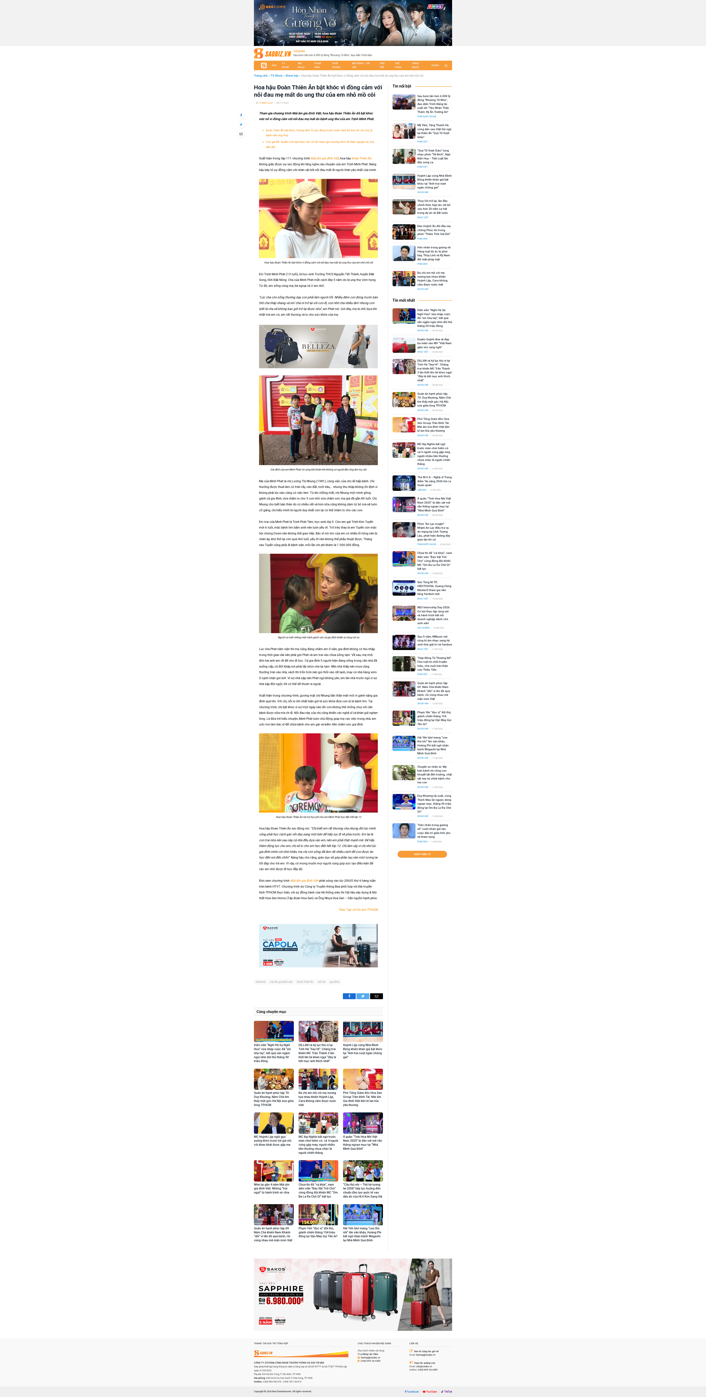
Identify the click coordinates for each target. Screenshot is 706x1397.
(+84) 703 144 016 (292, 1381)
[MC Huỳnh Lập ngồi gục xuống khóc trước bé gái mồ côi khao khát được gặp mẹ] (274, 1123)
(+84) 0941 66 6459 (370, 1361)
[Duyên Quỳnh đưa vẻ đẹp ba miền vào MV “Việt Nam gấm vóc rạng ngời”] (404, 345)
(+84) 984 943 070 (272, 1381)
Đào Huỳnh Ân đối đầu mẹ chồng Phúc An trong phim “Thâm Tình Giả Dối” (434, 230)
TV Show (276, 75)
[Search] (446, 65)
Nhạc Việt (422, 217)
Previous (258, 22)
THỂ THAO (398, 65)
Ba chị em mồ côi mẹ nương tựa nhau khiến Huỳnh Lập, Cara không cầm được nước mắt (317, 1099)
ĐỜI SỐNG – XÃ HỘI (361, 65)
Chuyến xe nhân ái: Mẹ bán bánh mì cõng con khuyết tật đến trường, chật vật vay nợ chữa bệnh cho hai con (434, 774)
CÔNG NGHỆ (415, 65)
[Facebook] (241, 115)
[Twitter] (241, 124)
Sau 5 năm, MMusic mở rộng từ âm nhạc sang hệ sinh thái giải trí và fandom (434, 640)
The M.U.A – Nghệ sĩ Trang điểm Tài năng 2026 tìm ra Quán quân (434, 481)
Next (447, 22)
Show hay (291, 75)
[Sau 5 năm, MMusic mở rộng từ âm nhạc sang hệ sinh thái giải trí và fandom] (404, 642)
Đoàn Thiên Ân (362, 158)
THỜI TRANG (336, 65)
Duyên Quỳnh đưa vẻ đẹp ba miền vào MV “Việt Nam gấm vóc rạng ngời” (434, 343)
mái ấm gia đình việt (281, 981)
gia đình (334, 981)
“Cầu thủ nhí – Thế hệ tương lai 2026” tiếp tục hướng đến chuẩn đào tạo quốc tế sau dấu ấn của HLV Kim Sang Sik (362, 1190)
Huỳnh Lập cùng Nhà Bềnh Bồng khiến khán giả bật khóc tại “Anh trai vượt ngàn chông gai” (362, 1051)
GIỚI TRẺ (382, 65)
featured (260, 981)
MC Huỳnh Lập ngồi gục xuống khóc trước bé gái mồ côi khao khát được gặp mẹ (272, 1141)
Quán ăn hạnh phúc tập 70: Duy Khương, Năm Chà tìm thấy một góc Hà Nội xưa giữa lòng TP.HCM (274, 1099)
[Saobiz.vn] (272, 53)
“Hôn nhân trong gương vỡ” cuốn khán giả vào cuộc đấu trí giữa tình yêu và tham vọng (433, 830)
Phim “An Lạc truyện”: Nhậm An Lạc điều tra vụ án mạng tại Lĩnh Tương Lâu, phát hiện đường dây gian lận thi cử (433, 531)
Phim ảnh (422, 239)
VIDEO (435, 65)
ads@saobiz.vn (424, 1366)
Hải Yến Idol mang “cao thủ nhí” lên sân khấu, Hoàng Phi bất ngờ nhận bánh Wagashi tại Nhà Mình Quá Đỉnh (362, 1234)
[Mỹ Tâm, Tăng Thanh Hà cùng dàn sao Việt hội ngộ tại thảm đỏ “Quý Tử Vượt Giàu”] (404, 131)
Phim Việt (422, 141)
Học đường (423, 628)
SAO (274, 65)
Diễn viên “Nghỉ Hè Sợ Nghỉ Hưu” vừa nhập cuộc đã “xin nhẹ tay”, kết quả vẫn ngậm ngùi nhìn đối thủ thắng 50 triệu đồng (272, 1053)
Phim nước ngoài (426, 116)
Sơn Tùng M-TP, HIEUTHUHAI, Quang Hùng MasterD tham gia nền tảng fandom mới (434, 588)
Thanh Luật (266, 103)
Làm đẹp (421, 490)
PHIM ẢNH (317, 65)
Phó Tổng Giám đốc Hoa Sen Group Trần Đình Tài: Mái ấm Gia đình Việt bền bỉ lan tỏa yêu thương (362, 1099)
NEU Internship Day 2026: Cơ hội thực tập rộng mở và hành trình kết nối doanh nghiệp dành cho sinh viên (433, 615)
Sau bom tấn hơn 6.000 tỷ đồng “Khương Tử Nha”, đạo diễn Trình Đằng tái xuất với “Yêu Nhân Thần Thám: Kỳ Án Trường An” (433, 104)
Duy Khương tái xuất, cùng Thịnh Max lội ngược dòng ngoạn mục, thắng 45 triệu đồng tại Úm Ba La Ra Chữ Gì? (434, 803)
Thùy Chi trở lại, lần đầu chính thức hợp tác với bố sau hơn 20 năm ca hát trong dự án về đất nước (433, 206)
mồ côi (321, 981)
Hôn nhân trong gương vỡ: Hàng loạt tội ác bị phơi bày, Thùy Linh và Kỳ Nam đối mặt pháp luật (434, 253)
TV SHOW (285, 65)
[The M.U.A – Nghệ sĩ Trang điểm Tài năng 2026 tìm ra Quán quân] (404, 483)
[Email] (241, 134)
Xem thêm (420, 854)
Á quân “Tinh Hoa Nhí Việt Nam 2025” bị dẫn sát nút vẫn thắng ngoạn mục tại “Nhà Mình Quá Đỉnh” (362, 1142)
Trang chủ (261, 75)
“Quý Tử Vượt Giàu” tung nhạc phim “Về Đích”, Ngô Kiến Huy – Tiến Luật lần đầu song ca (433, 156)
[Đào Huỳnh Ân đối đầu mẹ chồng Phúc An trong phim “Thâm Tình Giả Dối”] (404, 232)
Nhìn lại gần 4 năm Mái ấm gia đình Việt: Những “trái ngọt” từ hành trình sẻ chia (272, 1188)
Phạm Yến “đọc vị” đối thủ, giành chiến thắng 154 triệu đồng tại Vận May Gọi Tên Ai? (318, 1232)
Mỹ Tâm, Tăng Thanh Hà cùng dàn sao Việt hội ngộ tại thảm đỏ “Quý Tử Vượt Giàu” (396, 53)
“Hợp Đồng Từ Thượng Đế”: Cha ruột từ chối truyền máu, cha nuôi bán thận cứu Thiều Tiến (434, 663)
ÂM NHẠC (301, 65)
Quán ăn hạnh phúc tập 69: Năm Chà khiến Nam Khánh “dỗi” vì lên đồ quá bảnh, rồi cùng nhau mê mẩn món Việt (273, 1234)
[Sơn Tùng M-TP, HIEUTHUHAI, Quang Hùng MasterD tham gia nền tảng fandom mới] (404, 588)
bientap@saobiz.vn (370, 1357)
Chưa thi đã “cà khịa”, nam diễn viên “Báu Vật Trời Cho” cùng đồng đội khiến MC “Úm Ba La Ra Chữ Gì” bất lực (318, 1190)
